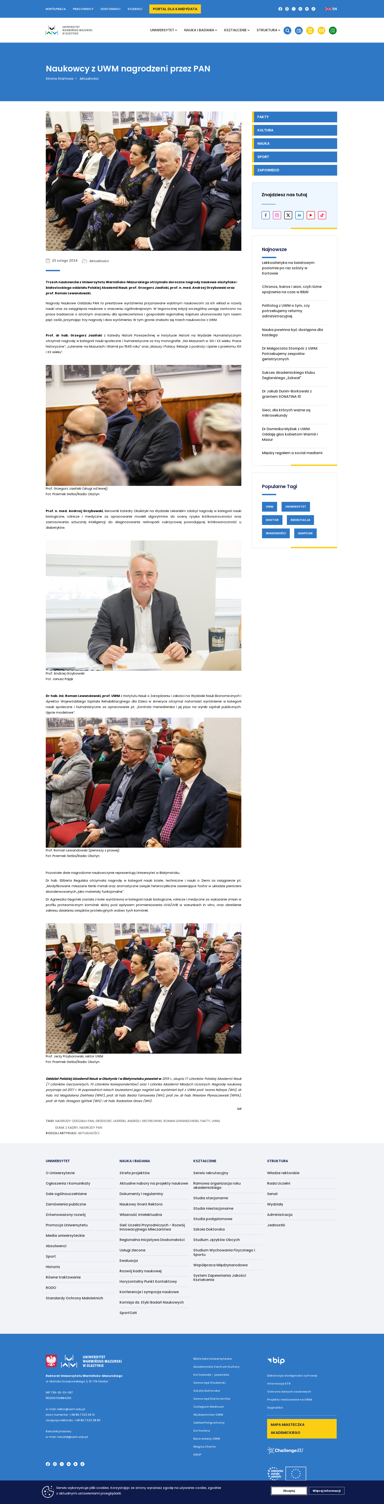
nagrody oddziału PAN (74, 1121)
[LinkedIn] (300, 9)
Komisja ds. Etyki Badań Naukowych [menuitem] (152, 1302)
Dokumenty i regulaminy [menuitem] (141, 1193)
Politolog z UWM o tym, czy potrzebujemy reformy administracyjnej (286, 311)
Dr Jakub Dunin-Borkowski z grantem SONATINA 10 (287, 394)
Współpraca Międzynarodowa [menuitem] (220, 1265)
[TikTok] (313, 9)
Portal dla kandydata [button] (175, 9)
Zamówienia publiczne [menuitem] (66, 1204)
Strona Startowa (59, 78)
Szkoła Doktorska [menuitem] (209, 1229)
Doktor (272, 520)
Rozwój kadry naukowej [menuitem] (141, 1271)
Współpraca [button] (56, 9)
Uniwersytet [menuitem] (162, 30)
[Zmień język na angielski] (327, 9)
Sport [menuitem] (51, 1256)
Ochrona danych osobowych (289, 1391)
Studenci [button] (135, 9)
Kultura (265, 130)
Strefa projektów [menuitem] (135, 1172)
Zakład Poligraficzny (209, 1423)
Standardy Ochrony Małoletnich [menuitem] (74, 1298)
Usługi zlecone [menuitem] (132, 1250)
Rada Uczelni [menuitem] (278, 1183)
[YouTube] (307, 9)
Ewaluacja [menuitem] (129, 1260)
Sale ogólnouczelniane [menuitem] (66, 1193)
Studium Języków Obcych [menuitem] (216, 1239)
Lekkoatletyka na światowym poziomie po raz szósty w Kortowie (288, 268)
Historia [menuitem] (53, 1266)
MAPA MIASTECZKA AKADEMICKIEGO (287, 1428)
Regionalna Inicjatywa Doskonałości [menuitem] (152, 1239)
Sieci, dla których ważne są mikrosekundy (286, 413)
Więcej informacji (327, 1491)
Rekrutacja (300, 520)
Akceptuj (289, 1490)
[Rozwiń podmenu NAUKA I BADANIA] (216, 30)
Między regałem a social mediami (292, 452)
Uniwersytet (295, 507)
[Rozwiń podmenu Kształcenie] (248, 30)
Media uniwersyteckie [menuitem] (65, 1235)
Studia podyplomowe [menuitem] (212, 1218)
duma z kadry (66, 1127)
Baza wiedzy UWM (206, 1439)
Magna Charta (204, 1447)
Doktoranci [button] (110, 9)
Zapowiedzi (268, 170)
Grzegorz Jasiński (111, 1121)
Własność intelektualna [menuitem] (141, 1214)
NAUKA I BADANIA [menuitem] (199, 30)
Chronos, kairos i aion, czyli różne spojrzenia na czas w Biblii (292, 289)
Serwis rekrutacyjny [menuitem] (210, 1172)
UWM (216, 1121)
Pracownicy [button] (83, 9)
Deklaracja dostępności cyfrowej (292, 1375)
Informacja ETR (279, 1383)
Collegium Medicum (208, 1407)
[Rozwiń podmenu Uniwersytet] (176, 30)
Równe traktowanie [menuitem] (63, 1277)
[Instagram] (287, 9)
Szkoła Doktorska (206, 1391)
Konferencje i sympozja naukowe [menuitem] (149, 1291)
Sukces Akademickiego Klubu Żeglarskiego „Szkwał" (288, 375)
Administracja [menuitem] (279, 1214)
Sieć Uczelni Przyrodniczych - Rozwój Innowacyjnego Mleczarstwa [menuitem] (152, 1227)
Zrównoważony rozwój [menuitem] (66, 1214)
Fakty (205, 1121)
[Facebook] (280, 9)
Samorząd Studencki (209, 1383)
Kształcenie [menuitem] (235, 30)
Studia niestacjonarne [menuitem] (213, 1208)
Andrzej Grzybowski (144, 1121)
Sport (263, 156)
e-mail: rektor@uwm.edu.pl (65, 1409)
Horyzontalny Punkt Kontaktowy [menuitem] (148, 1281)
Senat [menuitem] (272, 1193)
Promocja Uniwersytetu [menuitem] (67, 1225)
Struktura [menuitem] (267, 30)
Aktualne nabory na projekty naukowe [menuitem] (154, 1183)
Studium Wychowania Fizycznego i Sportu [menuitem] (224, 1252)
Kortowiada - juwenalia (211, 1375)
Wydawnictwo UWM (208, 1415)
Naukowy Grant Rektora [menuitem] (141, 1204)
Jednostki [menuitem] (276, 1225)
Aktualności (89, 78)
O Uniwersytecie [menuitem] (60, 1172)
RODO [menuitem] (51, 1287)
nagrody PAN (91, 1127)
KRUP (197, 1455)
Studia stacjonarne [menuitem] (210, 1198)
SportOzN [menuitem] (128, 1312)
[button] (287, 30)
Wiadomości (276, 533)
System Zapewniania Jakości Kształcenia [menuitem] (219, 1277)
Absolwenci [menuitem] (56, 1246)
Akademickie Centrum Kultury (216, 1367)
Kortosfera (201, 1431)
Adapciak (305, 533)
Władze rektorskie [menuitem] (283, 1172)
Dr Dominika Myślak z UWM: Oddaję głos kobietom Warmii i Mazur (290, 434)
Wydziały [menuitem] (275, 1204)
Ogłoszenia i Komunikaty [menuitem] (68, 1183)
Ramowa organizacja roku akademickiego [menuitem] (217, 1185)
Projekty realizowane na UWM (289, 1399)
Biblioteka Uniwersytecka (212, 1359)
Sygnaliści (275, 1407)
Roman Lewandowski (181, 1121)
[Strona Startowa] (68, 30)
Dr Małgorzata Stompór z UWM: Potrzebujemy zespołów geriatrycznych (290, 354)
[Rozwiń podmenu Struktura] (279, 30)
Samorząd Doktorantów (211, 1399)
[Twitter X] (294, 9)
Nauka (263, 143)
